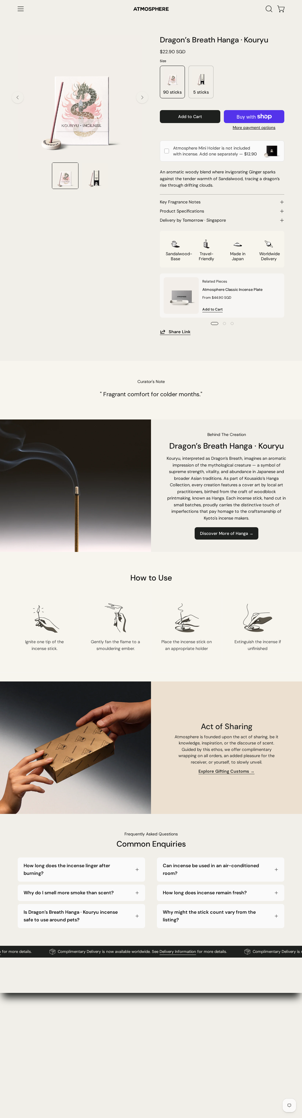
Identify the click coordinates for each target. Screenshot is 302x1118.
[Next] (142, 97)
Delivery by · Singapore (193, 220)
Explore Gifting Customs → (226, 771)
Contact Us (140, 1025)
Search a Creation (146, 1064)
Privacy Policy (198, 1035)
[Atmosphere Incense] (151, 9)
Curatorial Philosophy (94, 1054)
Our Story (82, 1025)
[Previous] (18, 97)
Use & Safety (197, 1054)
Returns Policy (198, 1045)
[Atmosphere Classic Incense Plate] (181, 295)
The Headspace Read (94, 1045)
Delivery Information (165, 951)
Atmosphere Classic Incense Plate (232, 289)
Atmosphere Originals (94, 1035)
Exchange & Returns (148, 1045)
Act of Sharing (87, 1064)
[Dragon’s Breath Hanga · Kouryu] (65, 175)
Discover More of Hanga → (226, 533)
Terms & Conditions (204, 1025)
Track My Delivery (146, 1054)
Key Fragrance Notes (180, 202)
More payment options (254, 127)
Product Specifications (182, 211)
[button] (268, 9)
